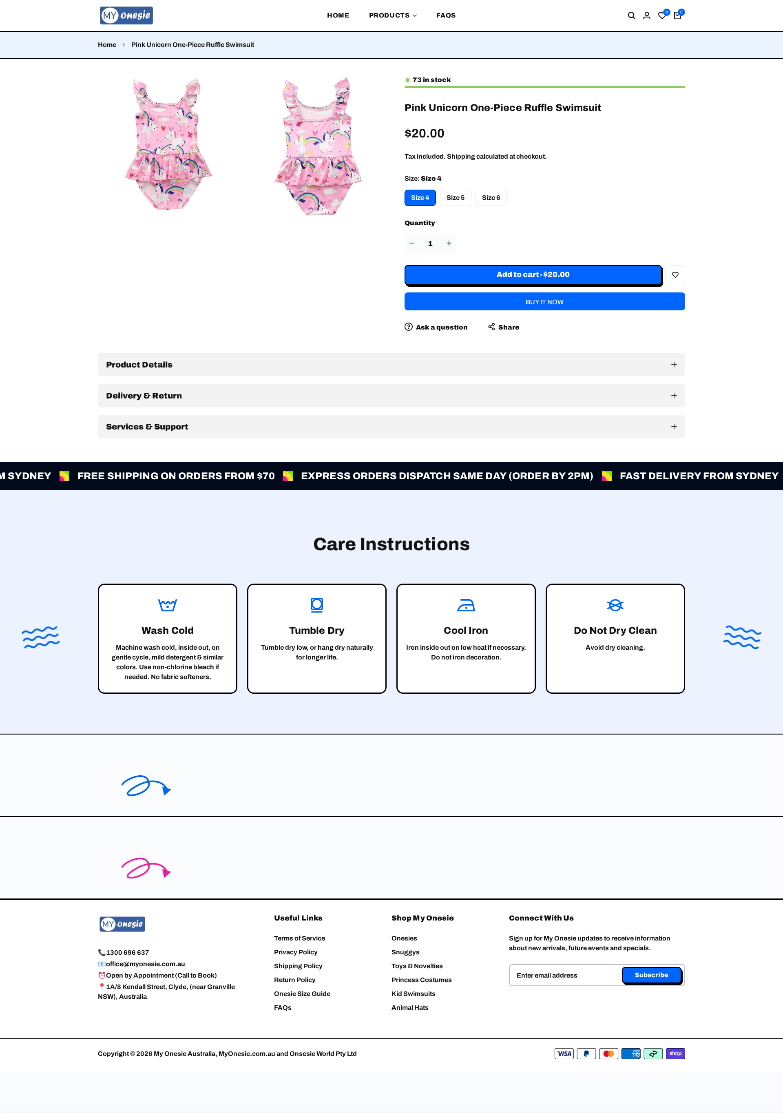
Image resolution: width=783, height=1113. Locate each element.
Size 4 (420, 197)
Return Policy (295, 979)
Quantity (420, 222)
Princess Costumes (422, 979)
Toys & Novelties (417, 966)
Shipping (461, 156)
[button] (675, 275)
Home (107, 44)
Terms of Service (299, 938)
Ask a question (441, 327)
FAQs (283, 1007)
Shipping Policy (298, 966)
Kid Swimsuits (414, 993)
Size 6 (491, 197)
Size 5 (456, 197)
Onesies (404, 938)
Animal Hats (410, 1007)
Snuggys (406, 952)
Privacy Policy (296, 952)
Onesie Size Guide (302, 993)
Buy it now (545, 302)
